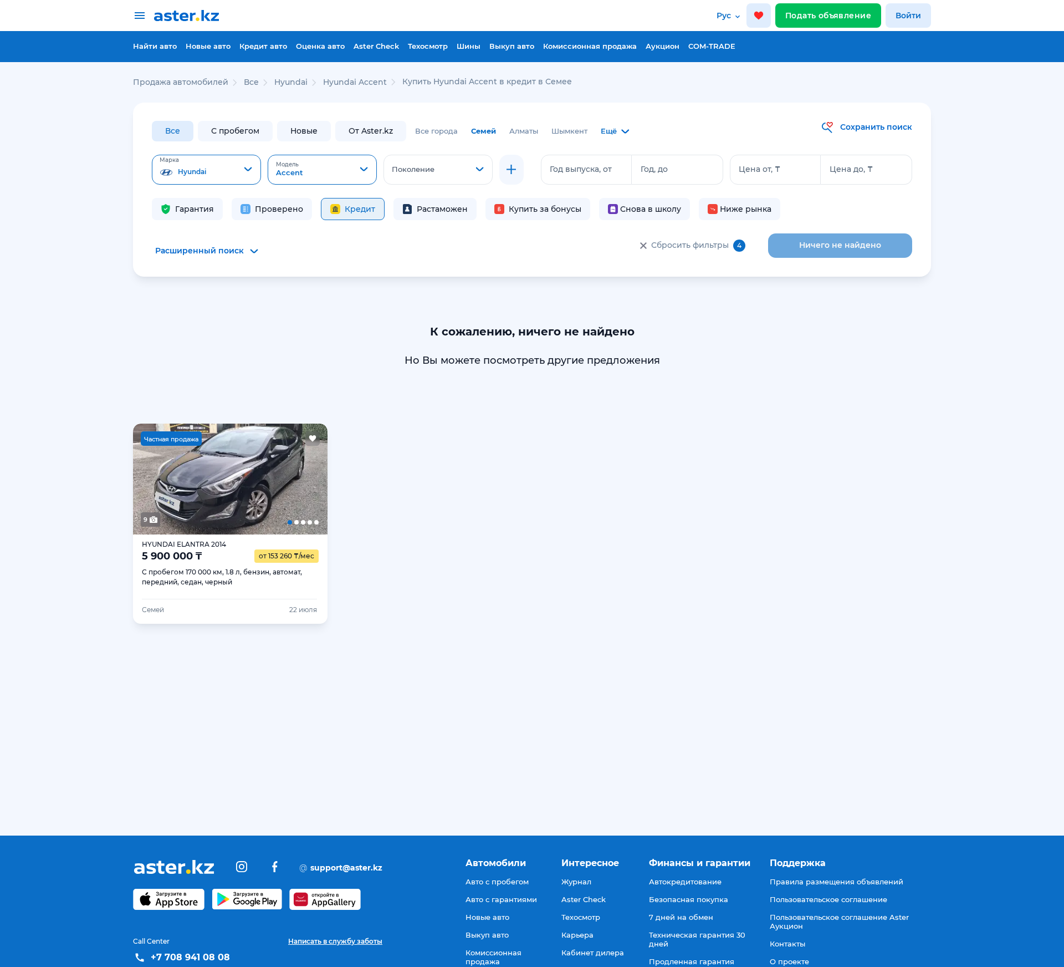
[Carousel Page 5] (308, 479)
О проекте (789, 961)
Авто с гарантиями (501, 899)
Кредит (360, 209)
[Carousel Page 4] (269, 479)
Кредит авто (263, 46)
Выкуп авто (511, 46)
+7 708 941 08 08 (190, 957)
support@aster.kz (340, 867)
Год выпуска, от (581, 169)
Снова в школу (650, 209)
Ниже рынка (745, 209)
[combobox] (206, 170)
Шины (468, 46)
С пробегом (235, 131)
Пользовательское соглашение (828, 899)
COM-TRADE (711, 46)
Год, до (654, 169)
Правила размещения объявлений (836, 881)
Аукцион (662, 46)
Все (172, 131)
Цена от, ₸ (759, 169)
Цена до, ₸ (851, 169)
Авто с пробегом (497, 881)
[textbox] (206, 170)
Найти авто (155, 46)
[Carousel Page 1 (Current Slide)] (152, 479)
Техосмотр (428, 46)
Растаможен (442, 209)
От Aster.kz (371, 131)
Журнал (576, 881)
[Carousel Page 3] (230, 479)
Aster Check (376, 46)
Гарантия (194, 209)
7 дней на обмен (681, 917)
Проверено (279, 209)
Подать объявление (828, 16)
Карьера (577, 934)
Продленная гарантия (691, 961)
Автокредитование (685, 881)
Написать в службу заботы (335, 941)
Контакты (787, 943)
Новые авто (208, 46)
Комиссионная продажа (590, 46)
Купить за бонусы (545, 209)
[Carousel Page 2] (191, 479)
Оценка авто (320, 46)
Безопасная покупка (688, 899)
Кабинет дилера (592, 952)
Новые (304, 131)
